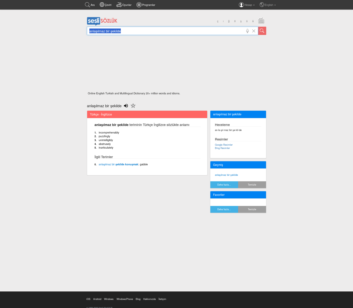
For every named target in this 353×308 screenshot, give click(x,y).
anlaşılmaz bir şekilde (226, 175)
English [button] (269, 5)
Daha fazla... (224, 184)
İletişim (162, 299)
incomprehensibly (109, 132)
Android (97, 299)
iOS (88, 299)
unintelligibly (106, 140)
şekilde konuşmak (118, 164)
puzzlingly (104, 136)
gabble (144, 164)
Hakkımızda (149, 299)
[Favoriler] (132, 108)
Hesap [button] (249, 5)
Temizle (252, 184)
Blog (138, 299)
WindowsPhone (125, 299)
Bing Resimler (222, 148)
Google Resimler (224, 144)
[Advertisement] (176, 64)
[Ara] (262, 31)
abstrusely (105, 144)
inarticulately (106, 147)
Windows (109, 299)
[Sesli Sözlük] (102, 25)
